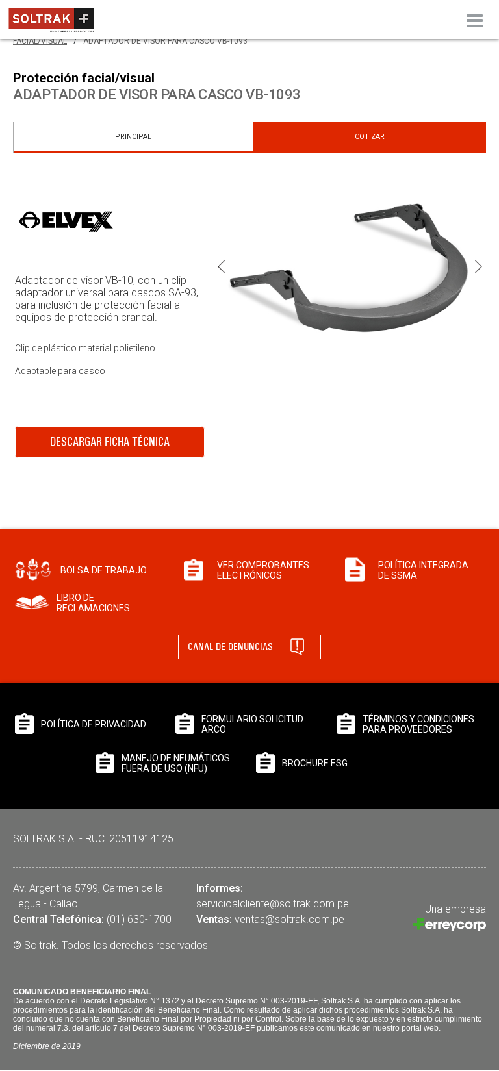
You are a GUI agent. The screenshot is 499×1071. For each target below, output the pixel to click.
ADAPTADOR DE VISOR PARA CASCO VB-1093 (165, 40)
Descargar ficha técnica (110, 442)
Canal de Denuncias (230, 646)
